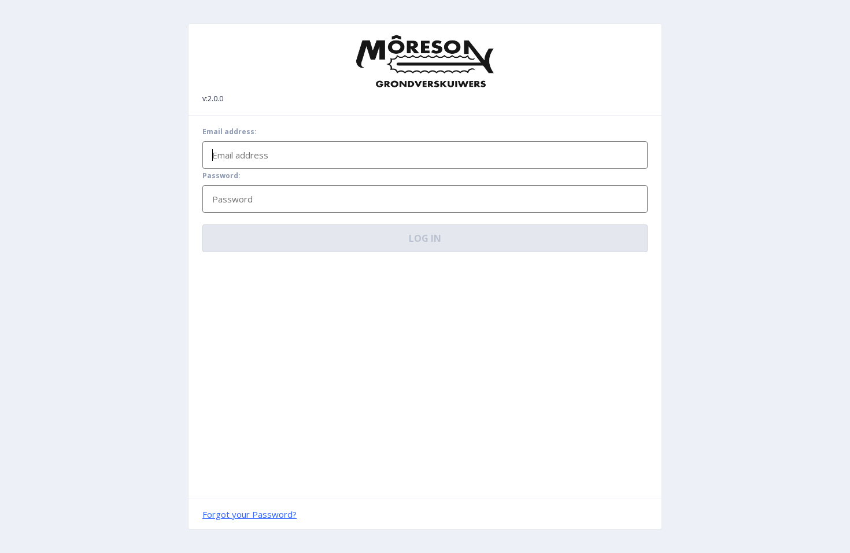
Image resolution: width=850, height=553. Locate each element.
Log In (425, 238)
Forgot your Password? (249, 514)
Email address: (229, 132)
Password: (221, 175)
